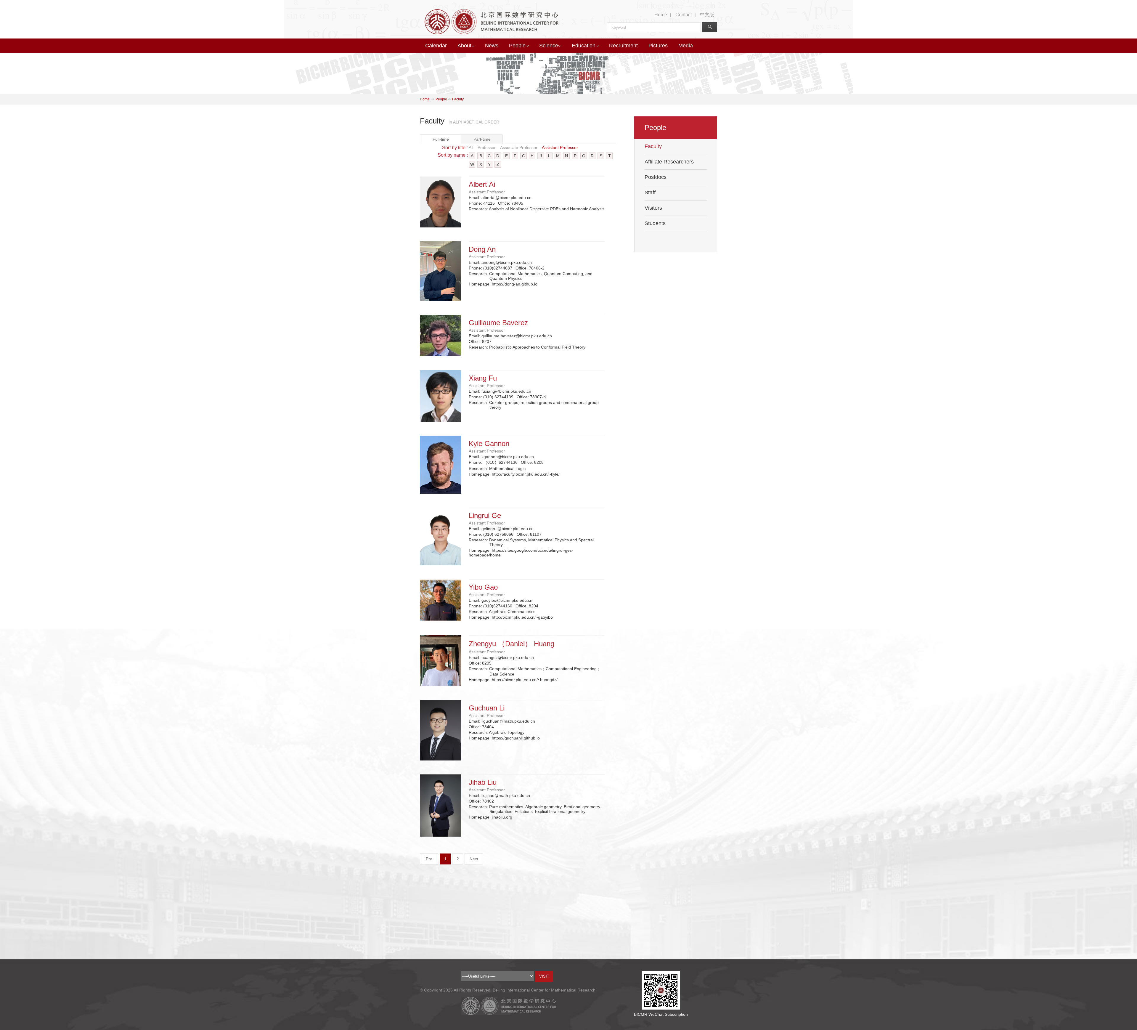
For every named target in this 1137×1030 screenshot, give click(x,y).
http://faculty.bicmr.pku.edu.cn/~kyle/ (526, 474)
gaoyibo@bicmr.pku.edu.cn (506, 600)
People (517, 46)
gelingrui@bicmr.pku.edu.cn (507, 528)
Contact (683, 14)
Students (655, 223)
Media (685, 46)
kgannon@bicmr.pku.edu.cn (507, 456)
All (471, 147)
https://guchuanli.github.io (516, 738)
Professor (487, 147)
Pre (429, 858)
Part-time (482, 139)
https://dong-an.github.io (514, 284)
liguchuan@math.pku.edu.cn (508, 721)
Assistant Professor (560, 147)
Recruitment (623, 46)
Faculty (458, 99)
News (491, 46)
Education (583, 46)
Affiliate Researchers (669, 162)
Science (548, 46)
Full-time (441, 139)
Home (660, 14)
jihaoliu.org (502, 817)
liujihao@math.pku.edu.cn (505, 795)
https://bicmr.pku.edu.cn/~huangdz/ (525, 679)
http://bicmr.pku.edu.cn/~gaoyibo (522, 617)
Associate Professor (518, 147)
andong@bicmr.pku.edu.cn (506, 262)
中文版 (707, 14)
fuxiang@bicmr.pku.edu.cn (506, 391)
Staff (650, 192)
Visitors (653, 208)
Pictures (658, 46)
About (464, 46)
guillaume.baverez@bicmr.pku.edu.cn (516, 335)
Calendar (436, 46)
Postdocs (656, 177)
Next (474, 858)
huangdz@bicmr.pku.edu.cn (507, 657)
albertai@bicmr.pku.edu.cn (506, 197)
